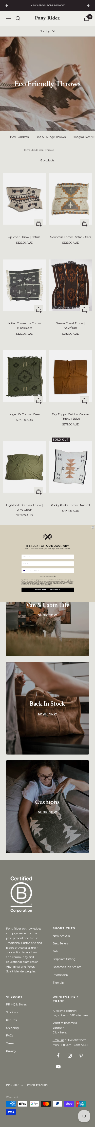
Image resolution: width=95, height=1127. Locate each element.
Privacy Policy (44, 584)
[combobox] (25, 570)
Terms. (51, 584)
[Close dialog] (93, 527)
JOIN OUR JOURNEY (47, 590)
